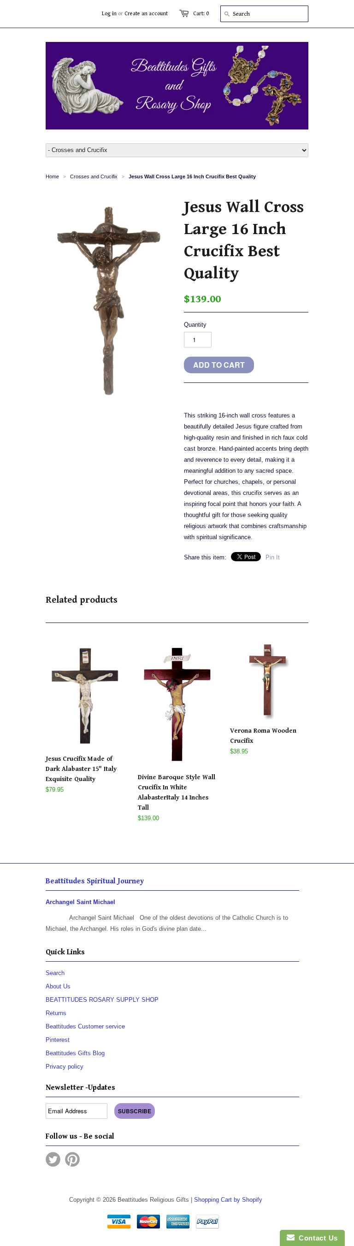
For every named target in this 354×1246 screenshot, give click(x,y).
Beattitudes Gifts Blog (75, 1053)
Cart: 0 (201, 14)
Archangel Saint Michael (80, 902)
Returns (56, 1013)
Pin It (273, 557)
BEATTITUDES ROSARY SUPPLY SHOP (102, 999)
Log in (109, 14)
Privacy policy (64, 1066)
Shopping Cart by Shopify (228, 1199)
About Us (58, 986)
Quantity (195, 324)
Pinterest (58, 1039)
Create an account (146, 14)
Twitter (53, 1159)
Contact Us (316, 1238)
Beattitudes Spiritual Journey (95, 881)
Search (55, 973)
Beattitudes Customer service (85, 1026)
